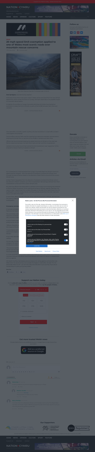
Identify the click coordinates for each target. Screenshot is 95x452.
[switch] (66, 224)
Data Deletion (39, 251)
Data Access (47, 251)
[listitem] (47, 221)
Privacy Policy (56, 251)
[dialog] (47, 226)
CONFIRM (37, 246)
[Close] (73, 200)
